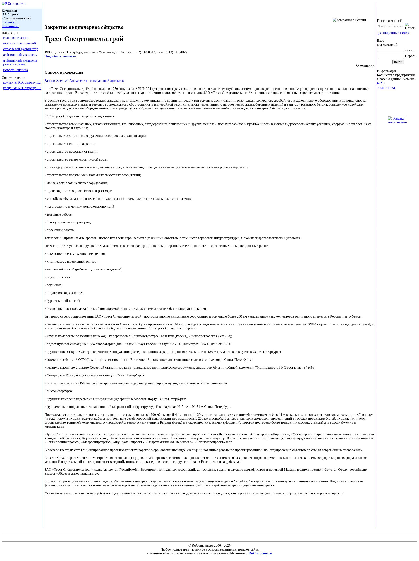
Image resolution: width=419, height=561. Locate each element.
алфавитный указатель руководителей (20, 62)
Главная (8, 22)
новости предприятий (19, 43)
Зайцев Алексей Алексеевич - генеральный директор (84, 80)
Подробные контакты (61, 56)
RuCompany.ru (260, 553)
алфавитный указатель (20, 54)
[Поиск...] (411, 26)
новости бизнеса (15, 70)
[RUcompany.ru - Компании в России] (14, 3)
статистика (386, 87)
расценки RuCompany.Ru (22, 88)
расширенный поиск (393, 33)
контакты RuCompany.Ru (22, 82)
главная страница (16, 37)
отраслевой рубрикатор (20, 49)
